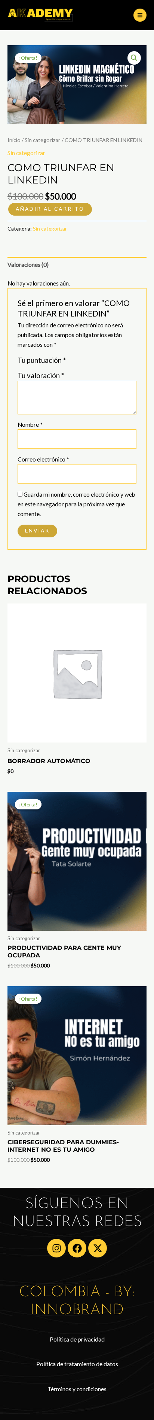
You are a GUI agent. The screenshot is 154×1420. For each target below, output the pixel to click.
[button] (134, 58)
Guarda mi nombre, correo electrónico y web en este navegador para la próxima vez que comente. (76, 504)
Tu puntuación (42, 360)
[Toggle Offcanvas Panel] (140, 15)
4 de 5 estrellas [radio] (97, 361)
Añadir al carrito (50, 209)
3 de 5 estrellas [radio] (88, 361)
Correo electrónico (43, 459)
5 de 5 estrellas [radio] (105, 361)
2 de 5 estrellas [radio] (80, 361)
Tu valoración (41, 375)
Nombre (30, 424)
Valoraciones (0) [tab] (28, 264)
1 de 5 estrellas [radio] (72, 361)
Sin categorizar (43, 140)
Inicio (14, 140)
